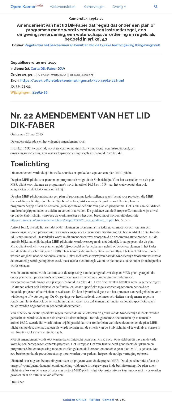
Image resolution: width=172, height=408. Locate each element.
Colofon (69, 400)
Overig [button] (118, 7)
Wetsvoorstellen (63, 7)
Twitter (94, 400)
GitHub (81, 400)
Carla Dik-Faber (44, 69)
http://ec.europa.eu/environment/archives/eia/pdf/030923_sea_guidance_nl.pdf (61, 220)
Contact (108, 400)
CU (61, 69)
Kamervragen (93, 7)
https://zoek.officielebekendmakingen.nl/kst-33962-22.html (72, 81)
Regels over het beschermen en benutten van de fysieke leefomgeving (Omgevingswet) (92, 45)
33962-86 (40, 92)
